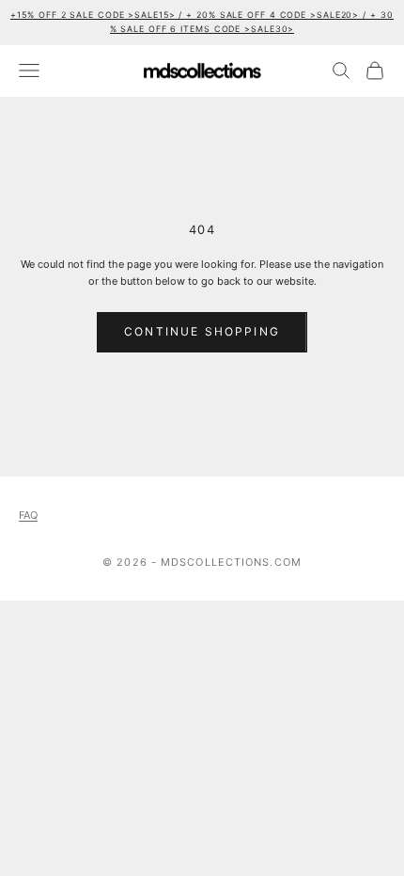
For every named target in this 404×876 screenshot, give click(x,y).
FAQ (28, 515)
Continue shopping (202, 331)
